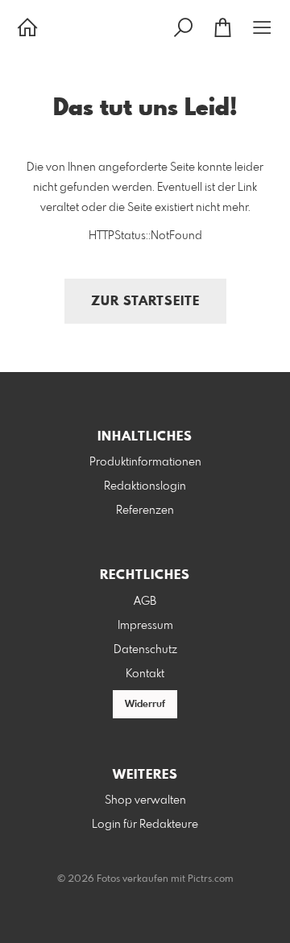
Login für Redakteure (145, 824)
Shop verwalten (145, 800)
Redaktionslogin (145, 486)
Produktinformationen (145, 462)
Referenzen (145, 510)
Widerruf (145, 704)
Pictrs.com (211, 879)
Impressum (145, 625)
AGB (145, 601)
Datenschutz (145, 650)
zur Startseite (145, 301)
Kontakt (145, 674)
